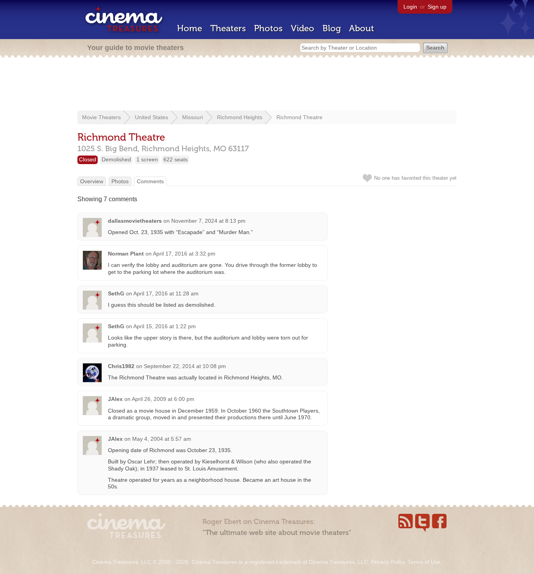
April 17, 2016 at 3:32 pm (184, 253)
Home (189, 28)
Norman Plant (126, 253)
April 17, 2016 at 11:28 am (166, 293)
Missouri (192, 117)
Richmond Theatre (299, 117)
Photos (268, 28)
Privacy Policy (388, 562)
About (361, 28)
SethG (116, 293)
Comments (150, 181)
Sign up (437, 7)
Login (410, 7)
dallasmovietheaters (135, 221)
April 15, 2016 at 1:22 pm (164, 326)
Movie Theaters (101, 117)
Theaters (228, 28)
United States (151, 117)
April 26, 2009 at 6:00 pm (163, 399)
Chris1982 (121, 366)
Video (302, 28)
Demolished (116, 159)
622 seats (175, 159)
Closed (87, 159)
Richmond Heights (239, 117)
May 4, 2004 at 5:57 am (161, 439)
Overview (91, 181)
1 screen (147, 159)
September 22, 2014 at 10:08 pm (185, 366)
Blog (332, 28)
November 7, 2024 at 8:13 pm (208, 221)
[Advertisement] (267, 84)
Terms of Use (424, 562)
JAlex (115, 399)
